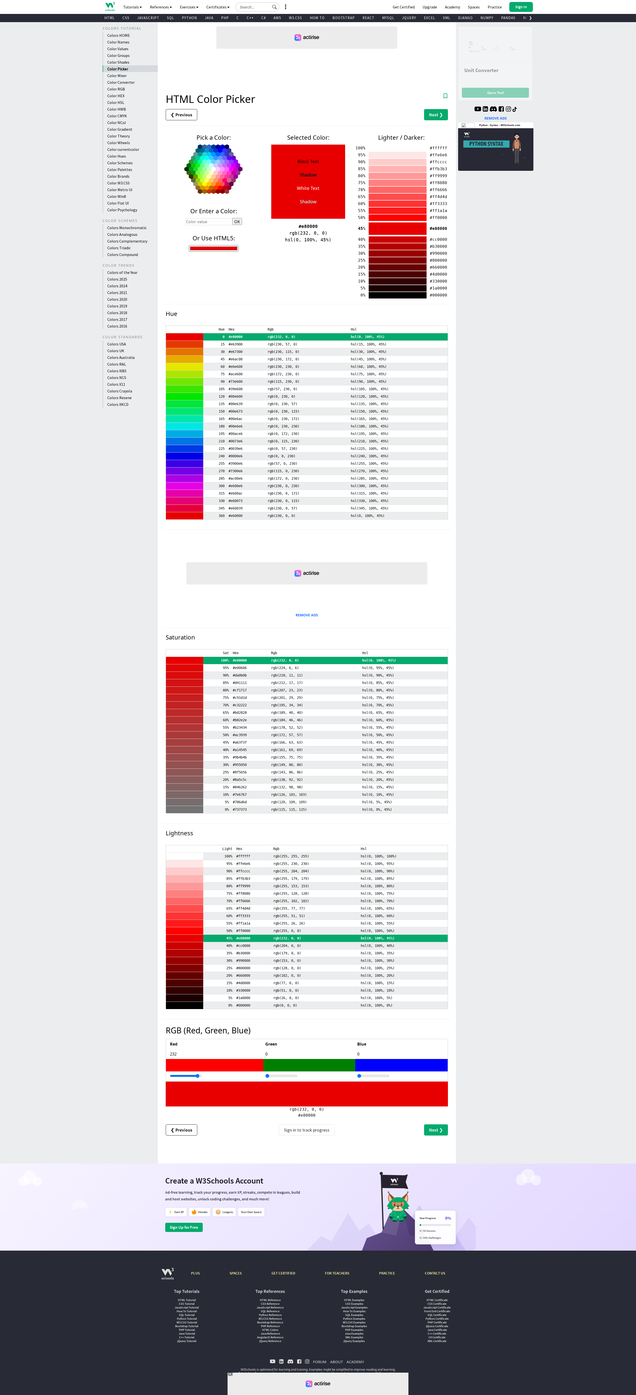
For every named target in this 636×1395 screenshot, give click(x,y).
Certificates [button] (216, 6)
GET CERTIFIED (283, 1273)
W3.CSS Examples (354, 1322)
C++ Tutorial (186, 1337)
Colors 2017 (117, 319)
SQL (170, 17)
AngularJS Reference (270, 1337)
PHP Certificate (437, 1322)
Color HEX (115, 95)
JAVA (209, 17)
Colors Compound (122, 254)
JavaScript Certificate (437, 1307)
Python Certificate (437, 1318)
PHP (225, 17)
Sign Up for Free (184, 1227)
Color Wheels (118, 142)
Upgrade (430, 6)
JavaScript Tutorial (187, 1307)
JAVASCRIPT (148, 17)
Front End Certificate (437, 1311)
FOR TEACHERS (337, 1273)
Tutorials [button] (131, 6)
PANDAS (508, 17)
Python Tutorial (187, 1318)
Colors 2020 (117, 299)
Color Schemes (120, 162)
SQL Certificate (437, 1315)
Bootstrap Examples (354, 1326)
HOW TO (317, 17)
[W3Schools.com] (167, 1276)
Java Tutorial (187, 1333)
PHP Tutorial (187, 1330)
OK (237, 221)
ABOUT (336, 1361)
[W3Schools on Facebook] (501, 109)
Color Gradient (119, 129)
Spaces (474, 6)
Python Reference (270, 1315)
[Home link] (110, 6)
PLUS (195, 1273)
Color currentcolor (123, 149)
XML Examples (354, 1337)
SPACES (236, 1273)
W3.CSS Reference (270, 1318)
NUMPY (486, 17)
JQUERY (409, 17)
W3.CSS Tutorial (187, 1322)
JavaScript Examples (354, 1307)
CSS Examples (354, 1304)
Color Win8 (116, 196)
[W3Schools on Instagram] (508, 109)
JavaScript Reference (270, 1307)
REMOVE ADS (307, 615)
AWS (277, 17)
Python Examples (354, 1318)
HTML (109, 17)
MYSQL (388, 17)
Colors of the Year (122, 272)
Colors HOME (118, 35)
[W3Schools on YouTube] (477, 109)
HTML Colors (270, 1330)
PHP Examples (354, 1330)
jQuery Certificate (437, 1326)
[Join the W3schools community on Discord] (493, 109)
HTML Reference (270, 1300)
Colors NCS (116, 377)
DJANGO (465, 17)
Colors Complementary (127, 241)
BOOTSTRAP (343, 17)
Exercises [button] (188, 6)
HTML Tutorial (187, 1300)
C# (263, 17)
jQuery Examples (354, 1341)
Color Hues (116, 156)
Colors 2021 (117, 292)
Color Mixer (117, 75)
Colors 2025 (117, 279)
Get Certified (404, 6)
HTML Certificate (437, 1300)
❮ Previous (181, 115)
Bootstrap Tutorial (186, 1326)
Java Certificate (437, 1330)
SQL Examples (354, 1315)
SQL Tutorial (187, 1315)
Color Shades (118, 62)
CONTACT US (435, 1273)
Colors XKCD (117, 404)
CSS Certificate (437, 1304)
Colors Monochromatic (127, 227)
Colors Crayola (119, 390)
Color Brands (118, 176)
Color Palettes (119, 169)
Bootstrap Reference (270, 1322)
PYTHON (189, 17)
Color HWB (116, 109)
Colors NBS (116, 370)
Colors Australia (121, 357)
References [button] (160, 6)
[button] (274, 7)
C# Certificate (437, 1337)
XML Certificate (437, 1341)
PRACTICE (387, 1273)
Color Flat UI (118, 203)
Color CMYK (117, 115)
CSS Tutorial (187, 1304)
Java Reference (270, 1333)
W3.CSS (295, 17)
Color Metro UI (119, 189)
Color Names (118, 42)
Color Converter (121, 82)
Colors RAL (116, 364)
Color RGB (116, 88)
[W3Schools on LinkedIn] (485, 109)
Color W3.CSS (118, 182)
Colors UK (115, 350)
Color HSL (115, 102)
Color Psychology (122, 209)
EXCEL (429, 17)
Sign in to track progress (306, 1130)
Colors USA (116, 343)
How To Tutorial (187, 1311)
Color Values (117, 48)
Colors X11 (116, 384)
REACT (368, 17)
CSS (125, 17)
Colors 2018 (117, 312)
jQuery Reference (270, 1341)
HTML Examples (354, 1300)
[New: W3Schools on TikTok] (515, 109)
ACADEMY (355, 1361)
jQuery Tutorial (186, 1341)
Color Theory (118, 135)
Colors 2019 (117, 305)
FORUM (319, 1361)
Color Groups (118, 55)
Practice (495, 6)
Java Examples (354, 1333)
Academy (452, 6)
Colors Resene (119, 397)
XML (446, 17)
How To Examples (354, 1311)
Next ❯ (436, 115)
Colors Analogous (122, 234)
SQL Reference (270, 1311)
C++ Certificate (437, 1333)
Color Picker (117, 68)
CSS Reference (270, 1304)
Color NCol (116, 122)
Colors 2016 (117, 326)
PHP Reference (270, 1326)
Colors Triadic (119, 247)
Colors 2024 (117, 285)
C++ (250, 17)
